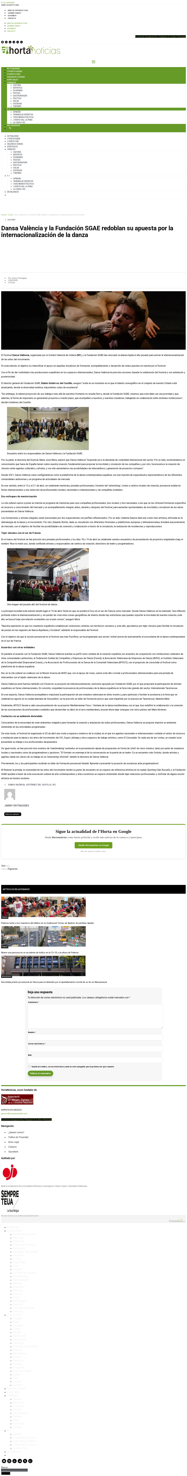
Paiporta (18, 1360)
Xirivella (17, 1385)
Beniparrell (19, 1336)
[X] (17, 42)
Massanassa (6, 976)
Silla (15, 1378)
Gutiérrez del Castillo (38, 785)
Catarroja (18, 1343)
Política (17, 98)
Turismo (17, 106)
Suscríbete (12, 16)
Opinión (17, 112)
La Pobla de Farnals (24, 1272)
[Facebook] (2, 42)
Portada (4, 215)
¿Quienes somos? (14, 13)
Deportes (17, 88)
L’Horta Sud (13, 74)
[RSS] (10, 42)
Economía (18, 90)
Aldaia (16, 1329)
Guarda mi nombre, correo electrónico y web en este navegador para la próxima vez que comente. (73, 1067)
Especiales (12, 79)
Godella (17, 1269)
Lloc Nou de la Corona (25, 1346)
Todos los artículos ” (12, 814)
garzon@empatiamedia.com (14, 1113)
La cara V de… (19, 122)
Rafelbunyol (19, 1301)
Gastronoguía (20, 96)
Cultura (17, 85)
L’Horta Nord (14, 71)
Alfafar (17, 1332)
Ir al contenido (7, 2)
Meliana (17, 1283)
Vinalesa (18, 1311)
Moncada (18, 1287)
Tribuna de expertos (23, 114)
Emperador (19, 1262)
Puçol (16, 1297)
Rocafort (18, 1304)
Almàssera (19, 1248)
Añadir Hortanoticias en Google (93, 845)
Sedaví (17, 1374)
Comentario (33, 1002)
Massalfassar (20, 1276)
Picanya (17, 1364)
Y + (8, 109)
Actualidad (13, 68)
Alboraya (18, 1237)
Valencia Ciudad (16, 76)
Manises (17, 1350)
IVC (54, 785)
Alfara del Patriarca (24, 1244)
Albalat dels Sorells (24, 1234)
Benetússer (19, 1339)
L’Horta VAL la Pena (22, 120)
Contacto (12, 18)
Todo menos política (23, 117)
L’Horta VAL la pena (24, 1444)
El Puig (17, 1258)
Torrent (17, 1381)
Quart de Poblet (22, 1371)
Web (30, 1055)
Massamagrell (21, 1280)
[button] (93, 245)
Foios (16, 1265)
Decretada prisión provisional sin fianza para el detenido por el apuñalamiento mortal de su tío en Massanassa (54, 982)
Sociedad (17, 103)
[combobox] (14, 1470)
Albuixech (18, 1241)
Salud (16, 101)
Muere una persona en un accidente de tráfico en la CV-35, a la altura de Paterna (39, 952)
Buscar (10, 128)
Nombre (32, 1032)
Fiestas (16, 93)
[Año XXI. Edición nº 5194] (18, 10)
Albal (16, 1322)
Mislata (17, 1357)
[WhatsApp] (21, 42)
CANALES (12, 1395)
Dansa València (16, 785)
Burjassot (18, 1255)
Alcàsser (18, 1325)
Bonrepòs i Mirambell (25, 1251)
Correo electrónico (37, 1044)
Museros (18, 1290)
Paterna (4, 917)
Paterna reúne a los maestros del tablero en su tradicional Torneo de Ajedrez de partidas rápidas (47, 923)
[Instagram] (6, 42)
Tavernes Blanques (24, 1308)
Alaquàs (17, 1318)
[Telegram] (14, 42)
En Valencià (13, 125)
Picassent (18, 1367)
